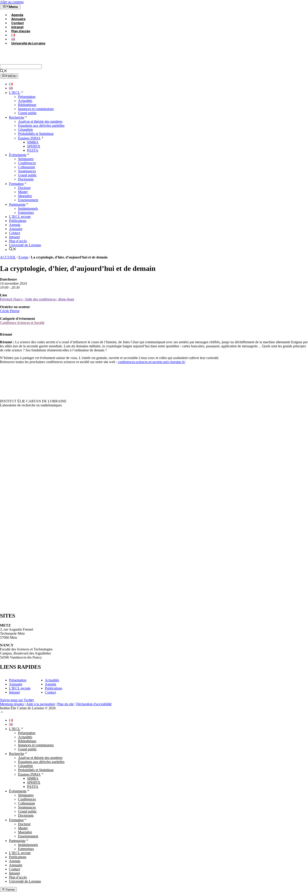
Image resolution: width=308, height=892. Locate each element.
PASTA (32, 150)
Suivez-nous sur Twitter (17, 700)
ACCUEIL (8, 257)
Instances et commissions (36, 109)
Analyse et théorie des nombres (40, 121)
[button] (2, 713)
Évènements (17, 155)
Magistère (25, 196)
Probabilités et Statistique (36, 134)
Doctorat (24, 188)
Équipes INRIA (29, 138)
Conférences (27, 163)
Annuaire (18, 19)
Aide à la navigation (40, 704)
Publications (17, 221)
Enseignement (28, 200)
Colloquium (26, 167)
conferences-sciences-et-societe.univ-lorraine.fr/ (151, 362)
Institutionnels (28, 208)
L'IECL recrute (19, 688)
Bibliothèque (27, 105)
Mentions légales (12, 704)
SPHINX (33, 146)
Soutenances (27, 171)
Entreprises (26, 212)
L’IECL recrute (20, 217)
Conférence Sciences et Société (22, 323)
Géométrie (25, 129)
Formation (16, 184)
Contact (17, 23)
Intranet (17, 27)
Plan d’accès (20, 31)
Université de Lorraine (28, 43)
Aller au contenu (12, 2)
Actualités (25, 101)
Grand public (27, 113)
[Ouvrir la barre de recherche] (3, 71)
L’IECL (14, 93)
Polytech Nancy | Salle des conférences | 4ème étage (37, 299)
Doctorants (26, 179)
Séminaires (26, 159)
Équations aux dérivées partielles (41, 125)
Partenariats (17, 204)
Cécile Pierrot (9, 311)
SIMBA (33, 142)
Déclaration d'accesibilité (94, 704)
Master (23, 192)
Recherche (16, 117)
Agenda (17, 15)
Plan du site (65, 704)
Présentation (26, 97)
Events (23, 257)
